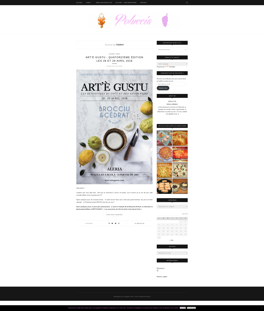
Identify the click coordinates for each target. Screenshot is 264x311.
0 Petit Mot (88, 223)
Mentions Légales (162, 276)
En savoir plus (191, 308)
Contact (143, 2)
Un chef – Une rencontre (126, 2)
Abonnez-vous (163, 88)
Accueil (79, 2)
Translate (172, 67)
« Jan (171, 240)
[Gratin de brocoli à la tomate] (180, 138)
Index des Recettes (104, 2)
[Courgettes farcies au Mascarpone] (164, 170)
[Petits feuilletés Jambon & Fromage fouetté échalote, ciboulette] (164, 186)
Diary (88, 2)
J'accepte (183, 308)
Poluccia (140, 223)
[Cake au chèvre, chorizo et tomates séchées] (180, 154)
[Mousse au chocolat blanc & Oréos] (180, 186)
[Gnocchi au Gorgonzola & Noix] (180, 170)
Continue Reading (114, 214)
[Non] (261, 308)
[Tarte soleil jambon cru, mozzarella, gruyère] (164, 154)
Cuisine (112, 54)
